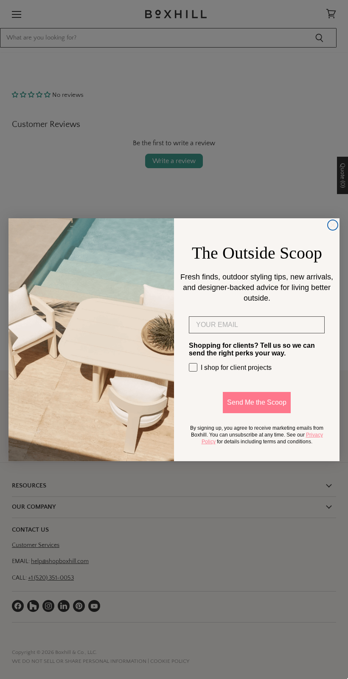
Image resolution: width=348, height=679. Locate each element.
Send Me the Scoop (256, 402)
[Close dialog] (333, 225)
